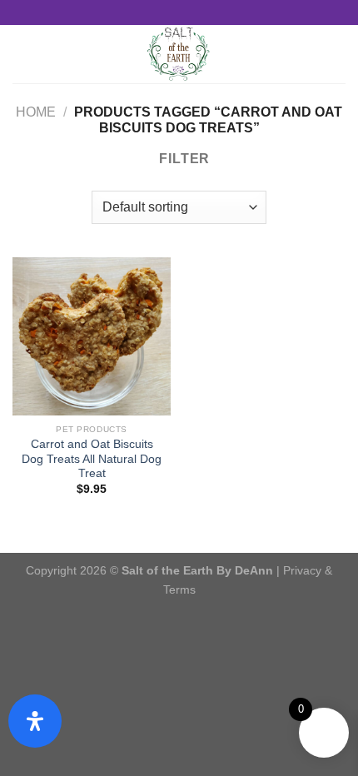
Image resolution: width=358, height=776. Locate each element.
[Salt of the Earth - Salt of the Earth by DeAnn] (179, 54)
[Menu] (22, 53)
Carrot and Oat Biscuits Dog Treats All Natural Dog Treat (92, 459)
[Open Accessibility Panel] (35, 721)
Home (36, 112)
